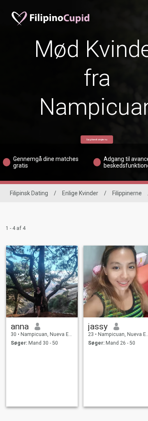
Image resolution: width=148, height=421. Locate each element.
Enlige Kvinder (80, 193)
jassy (98, 326)
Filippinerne (127, 193)
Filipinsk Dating (29, 193)
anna (20, 326)
